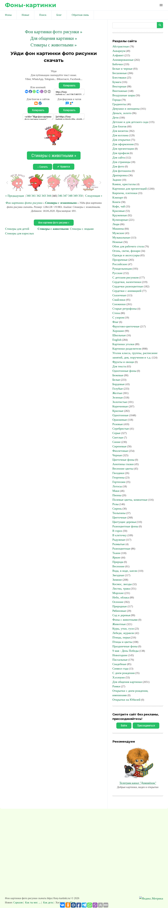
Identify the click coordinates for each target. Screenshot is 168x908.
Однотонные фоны (124, 370)
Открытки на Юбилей (126, 699)
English (116, 339)
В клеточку (119, 535)
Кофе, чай (118, 206)
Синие (116, 442)
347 (65, 195)
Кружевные (119, 215)
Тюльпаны (119, 513)
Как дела (48, 902)
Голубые (117, 388)
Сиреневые (119, 446)
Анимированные (123, 59)
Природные (119, 606)
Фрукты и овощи (123, 362)
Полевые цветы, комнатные (129, 499)
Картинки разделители (126, 348)
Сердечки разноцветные (127, 286)
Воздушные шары (123, 95)
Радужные (118, 539)
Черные (117, 455)
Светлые (117, 437)
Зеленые (117, 397)
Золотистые (119, 402)
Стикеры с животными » (54, 44)
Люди (115, 224)
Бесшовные (119, 73)
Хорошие (118, 330)
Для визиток (120, 130)
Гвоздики (118, 473)
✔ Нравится (63, 166)
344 (49, 195)
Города (116, 99)
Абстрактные (120, 46)
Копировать (69, 85)
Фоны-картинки (30, 5)
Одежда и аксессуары (126, 255)
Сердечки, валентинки (126, 282)
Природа (117, 562)
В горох (117, 530)
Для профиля (120, 153)
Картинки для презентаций (129, 188)
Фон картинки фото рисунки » (53, 31)
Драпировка (120, 175)
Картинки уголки (123, 344)
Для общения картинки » (53, 38)
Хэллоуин (118, 677)
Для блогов (119, 126)
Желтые (117, 393)
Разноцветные (121, 548)
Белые (116, 379)
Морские (118, 593)
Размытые (118, 544)
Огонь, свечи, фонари (126, 250)
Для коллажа (120, 135)
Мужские (118, 233)
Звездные (118, 575)
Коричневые (120, 406)
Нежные (117, 242)
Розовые (117, 424)
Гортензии (118, 482)
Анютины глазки (123, 464)
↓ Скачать (42, 166)
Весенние (118, 566)
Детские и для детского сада (130, 122)
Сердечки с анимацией (126, 290)
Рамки (116, 686)
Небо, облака (120, 597)
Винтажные (119, 90)
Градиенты (119, 104)
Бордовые (118, 384)
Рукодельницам (122, 268)
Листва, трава (121, 588)
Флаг (115, 322)
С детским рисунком (125, 277)
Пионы (116, 495)
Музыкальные (121, 237)
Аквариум (118, 51)
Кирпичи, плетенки (124, 193)
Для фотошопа (121, 170)
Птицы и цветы (122, 642)
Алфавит (118, 55)
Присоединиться (146, 725)
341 (33, 195)
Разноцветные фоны (125, 526)
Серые (116, 433)
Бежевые (117, 375)
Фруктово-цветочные (125, 326)
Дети (115, 117)
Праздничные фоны (124, 646)
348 (70, 195)
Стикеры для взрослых (19, 233)
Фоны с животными (125, 619)
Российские (119, 264)
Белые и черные (122, 68)
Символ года (120, 668)
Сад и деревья (121, 615)
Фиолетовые (120, 450)
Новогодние (119, 655)
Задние (116, 179)
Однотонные (120, 415)
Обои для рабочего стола (128, 246)
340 (28, 195)
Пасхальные (120, 659)
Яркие (116, 557)
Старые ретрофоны (124, 308)
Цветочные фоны (123, 459)
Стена (116, 313)
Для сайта (118, 157)
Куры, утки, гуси (123, 628)
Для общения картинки (127, 682)
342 (38, 195)
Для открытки (121, 139)
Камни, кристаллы (124, 184)
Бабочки (117, 64)
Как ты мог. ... (32, 902)
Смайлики (118, 299)
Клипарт (117, 197)
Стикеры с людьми (82, 228)
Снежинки (119, 304)
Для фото (118, 166)
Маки (115, 490)
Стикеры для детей (17, 228)
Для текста (119, 366)
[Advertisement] (84, 854)
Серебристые (120, 428)
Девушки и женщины (126, 108)
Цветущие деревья (124, 522)
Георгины (118, 477)
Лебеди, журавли (123, 633)
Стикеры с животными (61, 202)
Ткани (116, 553)
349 (75, 195)
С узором (118, 317)
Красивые (118, 210)
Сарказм (18, 902)
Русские (117, 273)
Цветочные (119, 517)
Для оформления (123, 144)
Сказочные (119, 295)
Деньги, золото (121, 113)
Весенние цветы (122, 468)
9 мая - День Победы (125, 650)
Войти (124, 725)
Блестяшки (119, 77)
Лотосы (117, 486)
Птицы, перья (121, 637)
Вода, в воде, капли (124, 570)
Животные (119, 624)
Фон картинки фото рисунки (24, 202)
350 (80, 195)
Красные (117, 410)
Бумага (116, 82)
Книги (116, 202)
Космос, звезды (122, 584)
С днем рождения (123, 673)
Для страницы (121, 162)
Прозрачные (120, 259)
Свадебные (119, 664)
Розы (115, 504)
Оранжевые (119, 419)
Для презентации (123, 148)
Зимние (117, 579)
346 (60, 195)
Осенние (117, 602)
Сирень (117, 508)
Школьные (119, 335)
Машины (118, 228)
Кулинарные (120, 219)
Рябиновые (119, 610)
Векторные (119, 86)
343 (44, 195)
